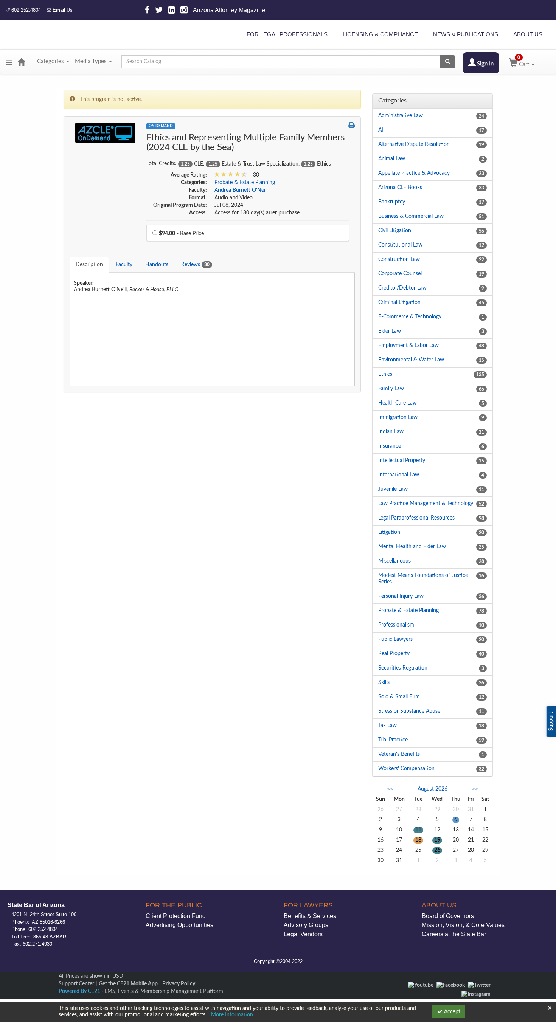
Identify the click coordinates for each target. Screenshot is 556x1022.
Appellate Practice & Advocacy (414, 173)
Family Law (391, 388)
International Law (398, 475)
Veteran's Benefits (399, 754)
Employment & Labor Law (408, 345)
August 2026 (432, 789)
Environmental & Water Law (411, 360)
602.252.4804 (25, 10)
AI (380, 130)
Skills (384, 682)
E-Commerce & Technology (409, 316)
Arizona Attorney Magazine (229, 10)
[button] (8, 61)
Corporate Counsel (400, 273)
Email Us (62, 10)
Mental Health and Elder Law (412, 546)
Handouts (156, 264)
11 (418, 830)
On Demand (161, 126)
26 (437, 850)
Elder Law (389, 331)
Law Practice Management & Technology (425, 503)
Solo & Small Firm (399, 696)
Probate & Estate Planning (244, 182)
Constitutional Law (400, 245)
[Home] (21, 61)
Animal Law (391, 158)
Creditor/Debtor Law (402, 288)
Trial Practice (393, 740)
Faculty (124, 264)
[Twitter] (479, 985)
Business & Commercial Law (411, 216)
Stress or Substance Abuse (409, 711)
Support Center (76, 983)
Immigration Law (398, 417)
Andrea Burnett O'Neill (240, 190)
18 (418, 840)
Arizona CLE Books (400, 187)
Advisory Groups (306, 925)
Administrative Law (400, 115)
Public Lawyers (395, 639)
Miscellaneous (394, 561)
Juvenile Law (393, 489)
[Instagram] (476, 994)
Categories (51, 61)
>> (475, 789)
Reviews (195, 264)
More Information (232, 1014)
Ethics (385, 374)
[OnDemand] (105, 132)
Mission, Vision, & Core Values (463, 925)
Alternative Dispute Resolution (414, 144)
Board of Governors (448, 916)
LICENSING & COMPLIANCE (380, 34)
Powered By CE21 (80, 991)
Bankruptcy (391, 202)
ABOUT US (527, 34)
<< (390, 789)
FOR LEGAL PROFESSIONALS (287, 34)
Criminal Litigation (399, 302)
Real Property (394, 653)
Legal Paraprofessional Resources (416, 518)
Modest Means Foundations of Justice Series (423, 579)
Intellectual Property (401, 460)
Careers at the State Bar (454, 934)
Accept (451, 1011)
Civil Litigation (394, 230)
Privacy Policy (178, 983)
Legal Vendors (303, 934)
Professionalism (396, 625)
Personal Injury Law (401, 596)
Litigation (389, 532)
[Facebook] (450, 985)
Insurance (389, 446)
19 (437, 840)
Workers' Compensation (406, 768)
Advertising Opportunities (179, 925)
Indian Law (391, 431)
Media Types (91, 61)
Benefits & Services (310, 916)
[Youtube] (420, 985)
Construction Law (399, 259)
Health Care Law (397, 403)
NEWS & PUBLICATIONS (465, 34)
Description (89, 264)
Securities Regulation (402, 668)
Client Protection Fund (176, 916)
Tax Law (387, 725)
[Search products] (447, 61)
